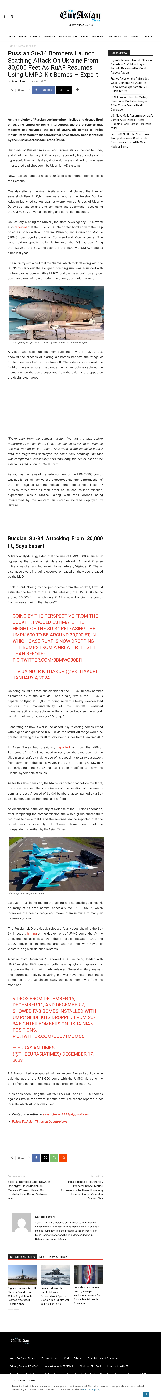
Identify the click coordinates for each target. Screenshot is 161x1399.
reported (21, 227)
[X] (12, 16)
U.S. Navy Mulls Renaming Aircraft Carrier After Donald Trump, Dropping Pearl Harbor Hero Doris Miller (132, 122)
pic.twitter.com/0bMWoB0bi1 (47, 660)
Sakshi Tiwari (19, 80)
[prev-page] (10, 1311)
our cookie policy (91, 1389)
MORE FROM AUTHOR (53, 1257)
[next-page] (16, 1311)
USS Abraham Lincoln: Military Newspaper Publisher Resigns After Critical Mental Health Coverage (87, 1295)
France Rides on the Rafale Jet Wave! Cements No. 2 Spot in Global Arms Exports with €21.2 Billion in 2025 (55, 1296)
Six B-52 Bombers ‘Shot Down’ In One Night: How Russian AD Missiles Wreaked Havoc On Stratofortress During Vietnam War (29, 1190)
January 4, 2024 (31, 678)
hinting (32, 933)
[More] (77, 90)
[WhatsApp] (54, 1158)
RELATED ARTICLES (22, 1257)
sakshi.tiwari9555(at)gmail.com (66, 1114)
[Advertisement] (55, 107)
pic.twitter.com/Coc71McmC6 (48, 1036)
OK (145, 1394)
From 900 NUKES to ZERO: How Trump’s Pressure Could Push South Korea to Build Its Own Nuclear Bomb (130, 140)
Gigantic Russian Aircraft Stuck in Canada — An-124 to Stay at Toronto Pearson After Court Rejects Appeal (22, 1296)
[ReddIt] (63, 1158)
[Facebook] (4, 16)
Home (11, 45)
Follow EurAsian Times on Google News (39, 1121)
